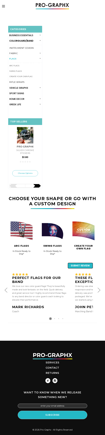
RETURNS (52, 372)
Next (99, 288)
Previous (6, 288)
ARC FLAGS (14, 65)
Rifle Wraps (16, 82)
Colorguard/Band (21, 40)
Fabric (13, 53)
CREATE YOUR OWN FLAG (21, 76)
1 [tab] (50, 318)
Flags (13, 58)
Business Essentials (21, 35)
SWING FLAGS (15, 71)
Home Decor (16, 99)
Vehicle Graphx (18, 88)
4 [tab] (62, 318)
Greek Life (15, 104)
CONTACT (52, 367)
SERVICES (52, 362)
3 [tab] (58, 318)
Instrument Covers (21, 48)
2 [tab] (54, 318)
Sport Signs (16, 93)
